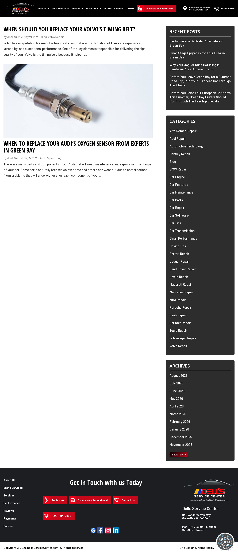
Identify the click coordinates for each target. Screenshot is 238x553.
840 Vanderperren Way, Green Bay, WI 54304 (196, 516)
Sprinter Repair (180, 323)
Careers (8, 526)
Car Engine (177, 177)
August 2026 (178, 375)
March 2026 (178, 414)
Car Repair (177, 208)
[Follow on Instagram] (108, 530)
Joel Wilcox (14, 37)
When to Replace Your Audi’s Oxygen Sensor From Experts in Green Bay (76, 146)
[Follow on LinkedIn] (116, 530)
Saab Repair (178, 315)
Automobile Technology (186, 146)
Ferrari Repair (179, 254)
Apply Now (58, 500)
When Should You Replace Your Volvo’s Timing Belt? (69, 29)
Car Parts (176, 200)
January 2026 (179, 429)
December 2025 (181, 437)
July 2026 (176, 383)
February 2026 (180, 422)
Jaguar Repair (180, 261)
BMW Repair (178, 169)
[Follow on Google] (93, 530)
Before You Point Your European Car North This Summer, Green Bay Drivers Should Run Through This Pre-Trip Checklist (200, 97)
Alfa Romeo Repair (183, 131)
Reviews (108, 8)
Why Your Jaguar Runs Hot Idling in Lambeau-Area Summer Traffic (195, 67)
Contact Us (131, 8)
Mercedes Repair (182, 292)
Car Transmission (182, 231)
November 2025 (181, 445)
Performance (92, 8)
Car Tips (175, 223)
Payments (118, 8)
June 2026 (177, 391)
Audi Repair (47, 158)
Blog (44, 37)
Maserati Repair (181, 284)
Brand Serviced (13, 487)
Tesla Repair (178, 330)
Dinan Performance (183, 238)
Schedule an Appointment (159, 8)
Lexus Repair (179, 277)
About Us (42, 8)
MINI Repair (178, 300)
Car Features (179, 185)
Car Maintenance (181, 192)
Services (76, 8)
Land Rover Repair (183, 269)
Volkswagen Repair (183, 338)
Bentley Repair (180, 154)
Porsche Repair (180, 307)
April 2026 (177, 406)
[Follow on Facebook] (100, 530)
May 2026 (176, 398)
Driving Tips (178, 246)
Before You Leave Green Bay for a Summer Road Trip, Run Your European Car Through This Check (200, 81)
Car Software (179, 215)
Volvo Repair (56, 37)
